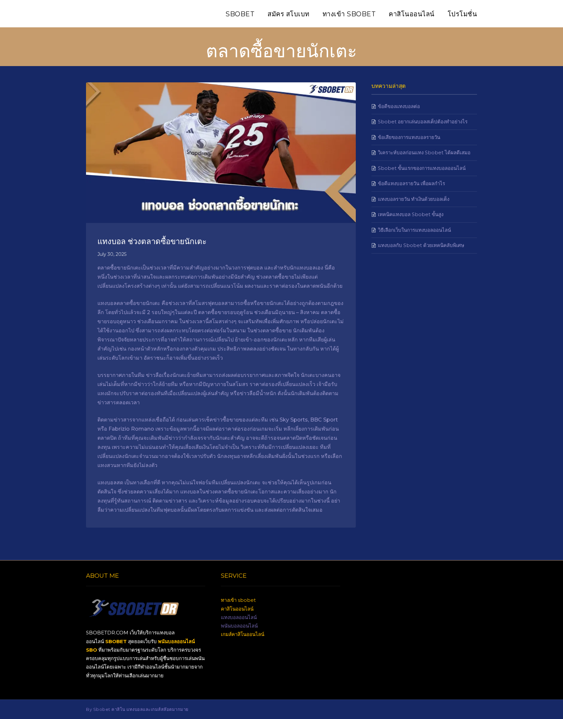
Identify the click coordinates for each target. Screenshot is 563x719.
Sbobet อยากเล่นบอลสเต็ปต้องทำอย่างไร (423, 121)
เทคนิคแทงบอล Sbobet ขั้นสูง (410, 214)
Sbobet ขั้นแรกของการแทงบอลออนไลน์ (422, 168)
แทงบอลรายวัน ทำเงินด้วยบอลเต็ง (413, 199)
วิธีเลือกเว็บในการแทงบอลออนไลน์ (414, 230)
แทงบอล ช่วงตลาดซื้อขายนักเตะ (152, 240)
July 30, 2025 (111, 254)
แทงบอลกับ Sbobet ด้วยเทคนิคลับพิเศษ (421, 245)
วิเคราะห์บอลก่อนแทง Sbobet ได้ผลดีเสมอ (424, 152)
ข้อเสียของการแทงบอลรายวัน (409, 137)
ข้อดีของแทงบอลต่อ (399, 106)
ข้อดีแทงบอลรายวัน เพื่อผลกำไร (411, 183)
